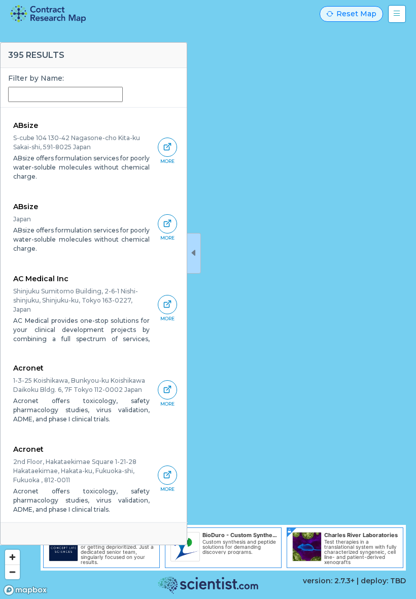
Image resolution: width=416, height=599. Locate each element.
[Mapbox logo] (25, 590)
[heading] (48, 14)
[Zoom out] (12, 571)
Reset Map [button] (356, 13)
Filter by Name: (36, 78)
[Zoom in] (12, 557)
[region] (208, 299)
